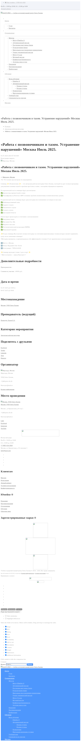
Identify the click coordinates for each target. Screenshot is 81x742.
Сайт (2, 421)
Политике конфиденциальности (27, 573)
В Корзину (4, 609)
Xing (2, 355)
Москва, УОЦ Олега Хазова (10, 305)
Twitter (3, 350)
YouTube (3, 428)
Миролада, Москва (9, 177)
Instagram (4, 426)
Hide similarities (12, 616)
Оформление (11, 609)
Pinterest (3, 358)
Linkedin (3, 353)
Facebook (4, 348)
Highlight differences (13, 618)
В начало (7, 126)
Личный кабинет (6, 9)
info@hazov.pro (6, 450)
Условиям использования (40, 573)
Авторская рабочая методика (14, 129)
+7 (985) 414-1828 (7, 445)
